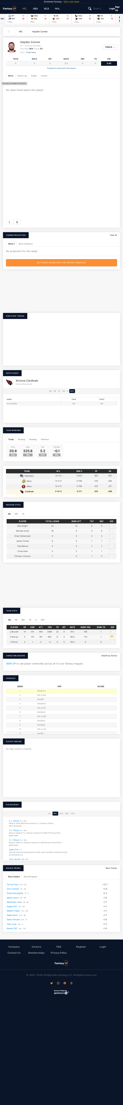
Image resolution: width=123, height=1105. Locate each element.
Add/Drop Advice (109, 656)
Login (112, 8)
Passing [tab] (21, 439)
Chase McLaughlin (15, 893)
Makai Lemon (13, 898)
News (10, 76)
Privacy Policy (59, 952)
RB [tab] (9, 514)
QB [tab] (9, 620)
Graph (34, 76)
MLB (46, 8)
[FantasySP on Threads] (71, 983)
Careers (36, 946)
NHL (57, 8)
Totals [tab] (11, 439)
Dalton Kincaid (13, 919)
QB (50, 391)
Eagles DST (12, 906)
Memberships (36, 952)
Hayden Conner (40, 31)
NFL (24, 8)
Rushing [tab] (33, 439)
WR (63, 391)
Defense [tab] (45, 439)
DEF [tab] (43, 620)
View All (113, 235)
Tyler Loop (11, 924)
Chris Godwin (13, 889)
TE (59, 391)
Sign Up (117, 8)
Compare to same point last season (61, 68)
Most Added (14, 877)
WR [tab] (16, 514)
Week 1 (11, 244)
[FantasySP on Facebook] (65, 983)
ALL (50, 813)
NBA (35, 8)
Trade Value (31, 52)
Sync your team (71, 1)
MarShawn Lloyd (14, 902)
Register (81, 946)
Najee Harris (12, 915)
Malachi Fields (13, 911)
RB (55, 391)
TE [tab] (23, 514)
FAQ (58, 946)
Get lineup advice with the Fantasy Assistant (61, 263)
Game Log (22, 76)
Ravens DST (12, 928)
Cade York (13, 850)
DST (72, 391)
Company (14, 946)
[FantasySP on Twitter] (51, 983)
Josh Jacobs (15, 859)
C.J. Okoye (14, 821)
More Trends (111, 868)
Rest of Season (26, 244)
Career (44, 76)
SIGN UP (11, 663)
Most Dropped (30, 877)
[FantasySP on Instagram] (58, 983)
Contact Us (14, 952)
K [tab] (36, 620)
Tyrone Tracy (12, 884)
